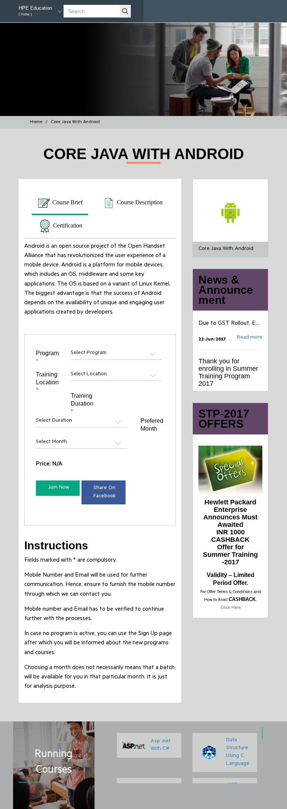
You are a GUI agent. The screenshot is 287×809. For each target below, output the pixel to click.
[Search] (125, 11)
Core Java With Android (75, 122)
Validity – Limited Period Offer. (230, 579)
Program (47, 357)
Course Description (139, 202)
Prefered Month (152, 425)
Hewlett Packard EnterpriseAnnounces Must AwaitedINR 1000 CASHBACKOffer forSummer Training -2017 (230, 532)
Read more (249, 332)
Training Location (47, 382)
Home (36, 122)
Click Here (230, 608)
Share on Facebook (104, 492)
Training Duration (82, 404)
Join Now (58, 488)
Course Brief (67, 202)
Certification (67, 225)
